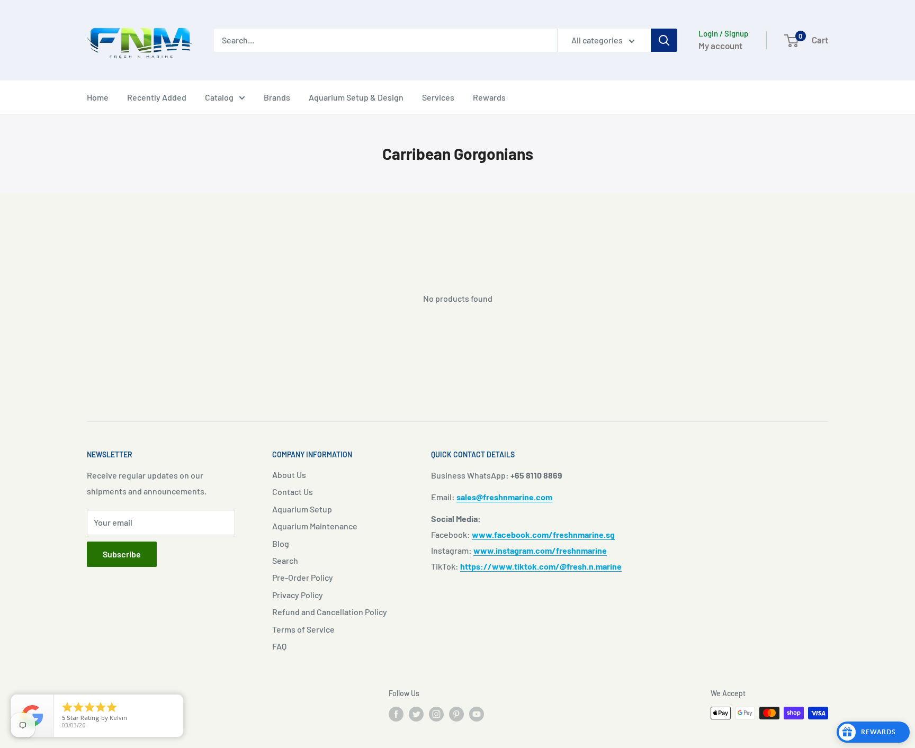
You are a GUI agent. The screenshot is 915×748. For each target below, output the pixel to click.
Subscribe (122, 554)
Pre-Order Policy (302, 577)
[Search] (664, 40)
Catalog (219, 97)
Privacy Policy (297, 595)
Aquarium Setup (302, 509)
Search (285, 560)
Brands (277, 97)
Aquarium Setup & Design (356, 97)
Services (438, 97)
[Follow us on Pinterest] (456, 714)
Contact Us (292, 491)
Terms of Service (303, 629)
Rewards (489, 97)
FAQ (279, 646)
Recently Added (156, 97)
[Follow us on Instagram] (436, 714)
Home (98, 97)
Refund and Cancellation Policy (329, 612)
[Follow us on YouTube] (476, 714)
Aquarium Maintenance (314, 526)
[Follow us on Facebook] (396, 714)
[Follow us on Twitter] (416, 714)
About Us (289, 475)
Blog (280, 543)
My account (720, 45)
